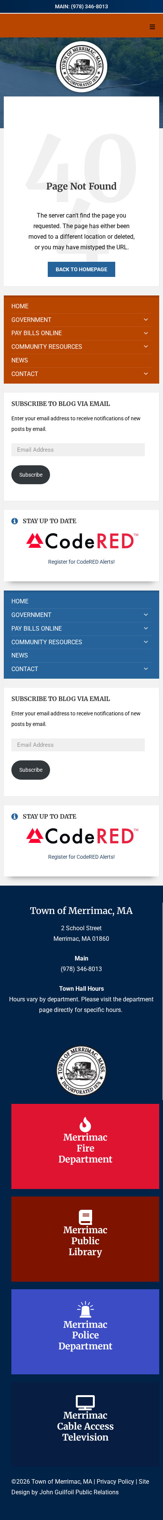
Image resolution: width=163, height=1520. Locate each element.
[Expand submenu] (146, 320)
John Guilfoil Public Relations (79, 1492)
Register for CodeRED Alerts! (81, 562)
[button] (152, 27)
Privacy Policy (115, 1481)
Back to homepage (81, 269)
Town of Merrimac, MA (81, 911)
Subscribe (30, 475)
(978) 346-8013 (81, 969)
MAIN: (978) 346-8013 (81, 6)
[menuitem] (81, 306)
